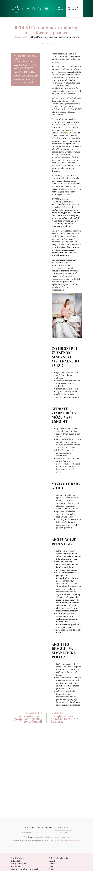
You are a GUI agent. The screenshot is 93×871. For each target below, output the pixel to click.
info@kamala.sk (18, 863)
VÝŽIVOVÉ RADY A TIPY (24, 72)
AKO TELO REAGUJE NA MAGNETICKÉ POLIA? (24, 81)
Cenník (52, 861)
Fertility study (58, 268)
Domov (17, 37)
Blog (25, 37)
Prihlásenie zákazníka (58, 858)
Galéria (52, 863)
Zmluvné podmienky (73, 840)
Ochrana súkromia (60, 840)
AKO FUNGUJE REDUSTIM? (26, 76)
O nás (51, 869)
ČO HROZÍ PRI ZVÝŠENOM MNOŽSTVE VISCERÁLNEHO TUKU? (25, 59)
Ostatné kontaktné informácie (25, 869)
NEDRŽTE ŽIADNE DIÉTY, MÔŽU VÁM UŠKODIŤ (25, 67)
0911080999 (16, 866)
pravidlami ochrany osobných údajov (52, 837)
